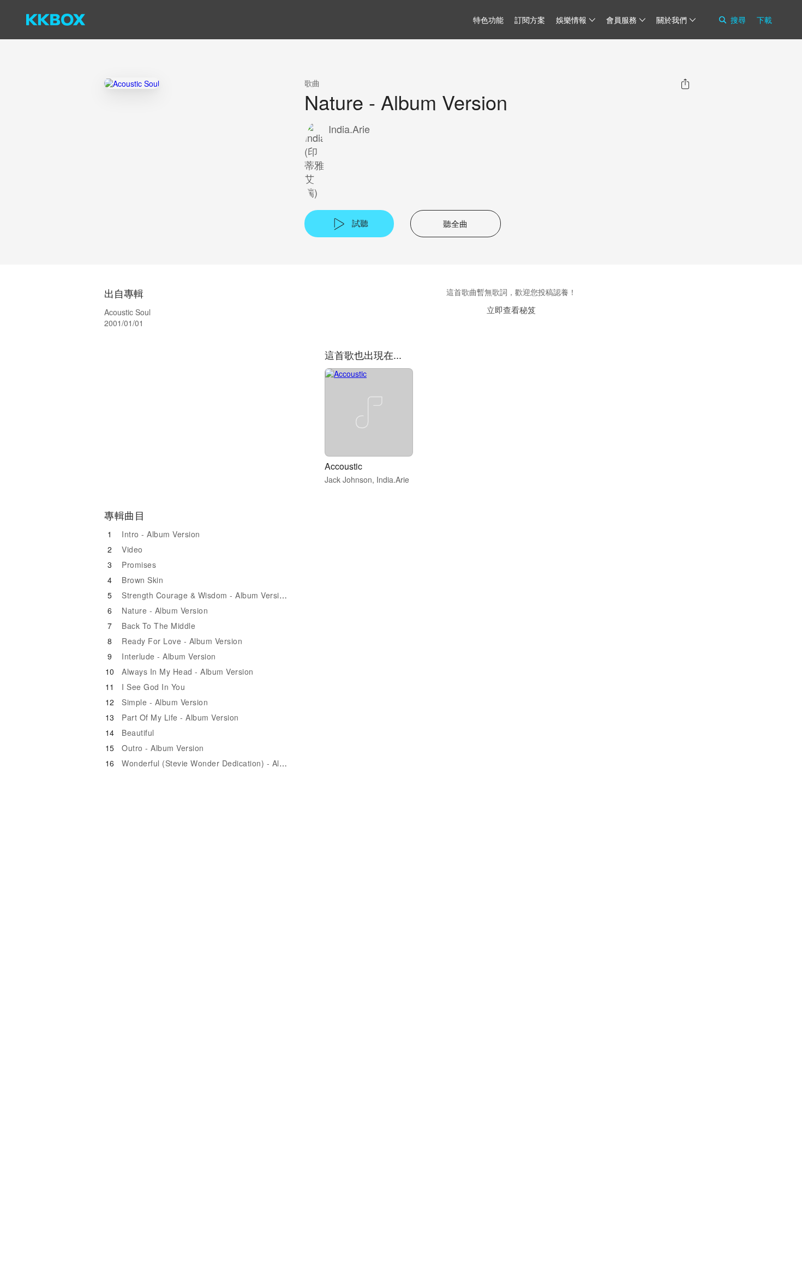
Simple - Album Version (165, 702)
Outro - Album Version (163, 747)
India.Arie (349, 129)
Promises (139, 564)
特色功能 (488, 19)
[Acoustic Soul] (131, 83)
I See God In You (153, 686)
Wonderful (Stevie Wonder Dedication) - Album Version (223, 763)
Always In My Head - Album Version (188, 671)
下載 (764, 19)
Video (132, 549)
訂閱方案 (529, 19)
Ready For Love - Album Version (182, 640)
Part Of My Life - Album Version (180, 717)
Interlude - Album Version (169, 656)
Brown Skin (142, 579)
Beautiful (138, 732)
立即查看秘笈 (511, 309)
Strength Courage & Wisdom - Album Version (205, 595)
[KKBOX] (56, 19)
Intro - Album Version (161, 534)
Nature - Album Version (165, 610)
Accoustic (343, 466)
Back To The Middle (158, 625)
